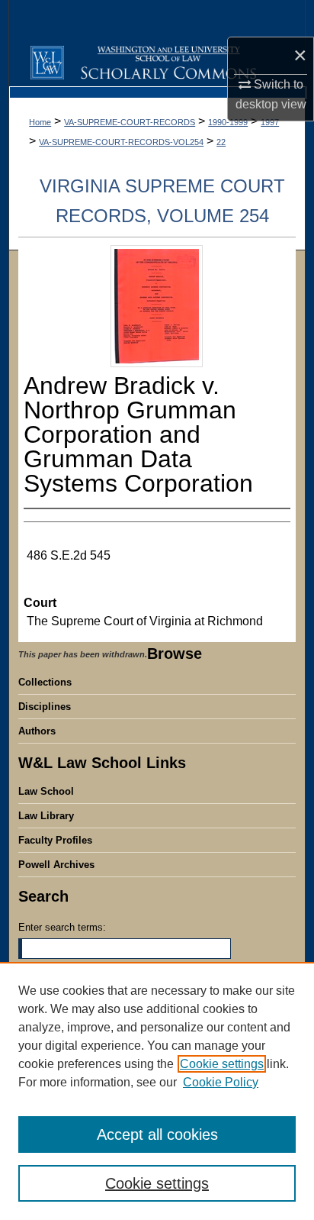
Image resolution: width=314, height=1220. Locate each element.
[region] (157, 1091)
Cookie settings (222, 1063)
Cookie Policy (220, 1082)
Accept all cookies (157, 1134)
